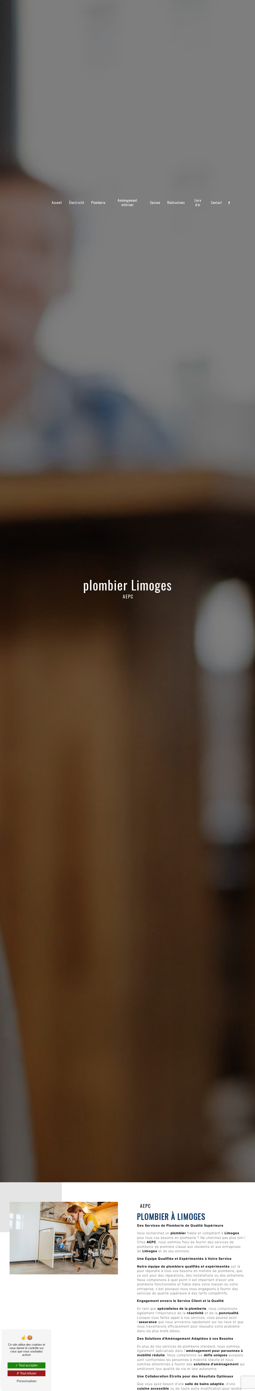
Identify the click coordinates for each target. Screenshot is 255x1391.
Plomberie (98, 202)
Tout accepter (28, 1365)
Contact (216, 202)
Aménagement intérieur (127, 202)
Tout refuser (27, 1373)
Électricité (76, 202)
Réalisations (176, 202)
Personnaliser (26, 1381)
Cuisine (155, 202)
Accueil (57, 202)
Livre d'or (197, 202)
